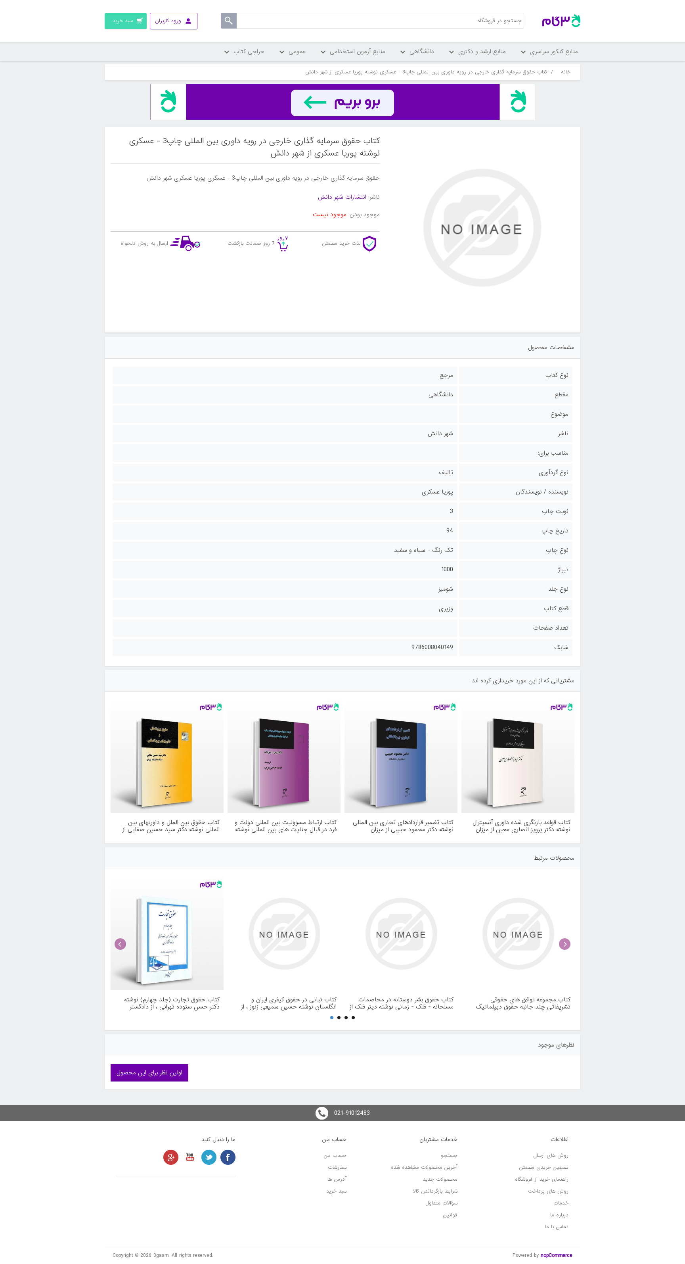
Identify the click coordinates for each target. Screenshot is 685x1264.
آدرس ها (336, 1179)
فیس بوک (227, 1157)
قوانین (450, 1215)
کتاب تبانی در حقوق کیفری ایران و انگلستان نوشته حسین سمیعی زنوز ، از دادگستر (289, 1003)
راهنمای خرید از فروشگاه (541, 1179)
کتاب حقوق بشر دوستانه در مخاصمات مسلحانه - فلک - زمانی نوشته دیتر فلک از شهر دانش (401, 1003)
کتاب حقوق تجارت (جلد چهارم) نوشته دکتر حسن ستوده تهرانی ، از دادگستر (172, 1003)
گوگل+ (170, 1157)
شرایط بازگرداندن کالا (435, 1191)
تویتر (208, 1157)
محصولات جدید (440, 1179)
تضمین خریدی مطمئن (543, 1167)
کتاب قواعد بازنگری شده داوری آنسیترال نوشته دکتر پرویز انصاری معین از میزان (521, 826)
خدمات (560, 1203)
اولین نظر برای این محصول (149, 1073)
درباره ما (559, 1215)
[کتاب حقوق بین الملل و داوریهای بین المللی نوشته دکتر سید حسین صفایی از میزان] (167, 756)
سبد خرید (336, 1191)
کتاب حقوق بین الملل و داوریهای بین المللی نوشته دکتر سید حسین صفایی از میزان (171, 826)
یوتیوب (189, 1157)
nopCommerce (556, 1255)
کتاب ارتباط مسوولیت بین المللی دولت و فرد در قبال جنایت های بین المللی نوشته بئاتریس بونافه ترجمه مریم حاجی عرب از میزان (286, 826)
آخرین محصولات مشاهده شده (424, 1167)
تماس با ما (556, 1227)
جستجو (449, 1155)
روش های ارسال (551, 1155)
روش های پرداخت (548, 1191)
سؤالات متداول (441, 1203)
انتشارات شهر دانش (342, 197)
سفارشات (337, 1167)
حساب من (335, 1155)
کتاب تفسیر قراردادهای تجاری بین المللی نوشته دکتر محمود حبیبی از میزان (403, 826)
